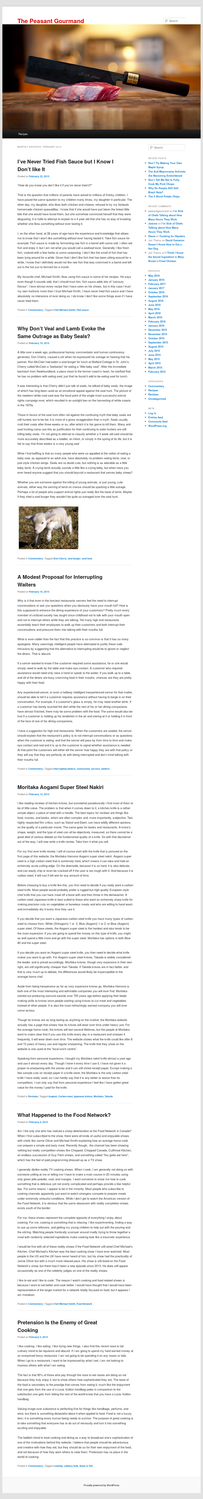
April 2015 (154, 363)
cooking (58, 1466)
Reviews (33, 1096)
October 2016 (156, 292)
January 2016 (156, 325)
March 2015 (155, 367)
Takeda (109, 1096)
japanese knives (83, 1096)
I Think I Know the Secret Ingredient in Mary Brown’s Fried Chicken (166, 257)
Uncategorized (157, 399)
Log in (152, 413)
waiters (105, 768)
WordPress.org (157, 426)
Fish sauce (83, 310)
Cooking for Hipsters (172, 236)
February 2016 (157, 321)
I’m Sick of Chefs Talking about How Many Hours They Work (165, 215)
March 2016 (155, 317)
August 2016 (155, 301)
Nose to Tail (86, 1466)
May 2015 (154, 359)
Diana (151, 236)
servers (95, 768)
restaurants (83, 768)
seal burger (74, 558)
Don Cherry (60, 558)
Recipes (23, 134)
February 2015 (157, 371)
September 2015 (158, 342)
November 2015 (157, 334)
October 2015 (156, 338)
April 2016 (154, 313)
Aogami (52, 1096)
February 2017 (157, 284)
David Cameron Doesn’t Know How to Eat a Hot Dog (166, 244)
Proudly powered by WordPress (101, 1485)
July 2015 (154, 351)
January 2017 (156, 288)
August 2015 (155, 346)
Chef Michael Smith (64, 310)
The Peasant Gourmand (50, 20)
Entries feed (155, 417)
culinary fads (71, 1466)
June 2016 (154, 305)
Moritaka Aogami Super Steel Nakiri (60, 787)
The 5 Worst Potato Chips (164, 196)
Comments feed (158, 421)
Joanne (152, 223)
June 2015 (154, 355)
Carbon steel (65, 1096)
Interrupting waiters (65, 768)
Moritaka (98, 1096)
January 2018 (156, 280)
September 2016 (158, 296)
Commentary (35, 310)
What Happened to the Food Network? (64, 1114)
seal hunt (87, 558)
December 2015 (157, 330)
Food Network (84, 1304)
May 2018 (154, 275)
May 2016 (154, 309)
